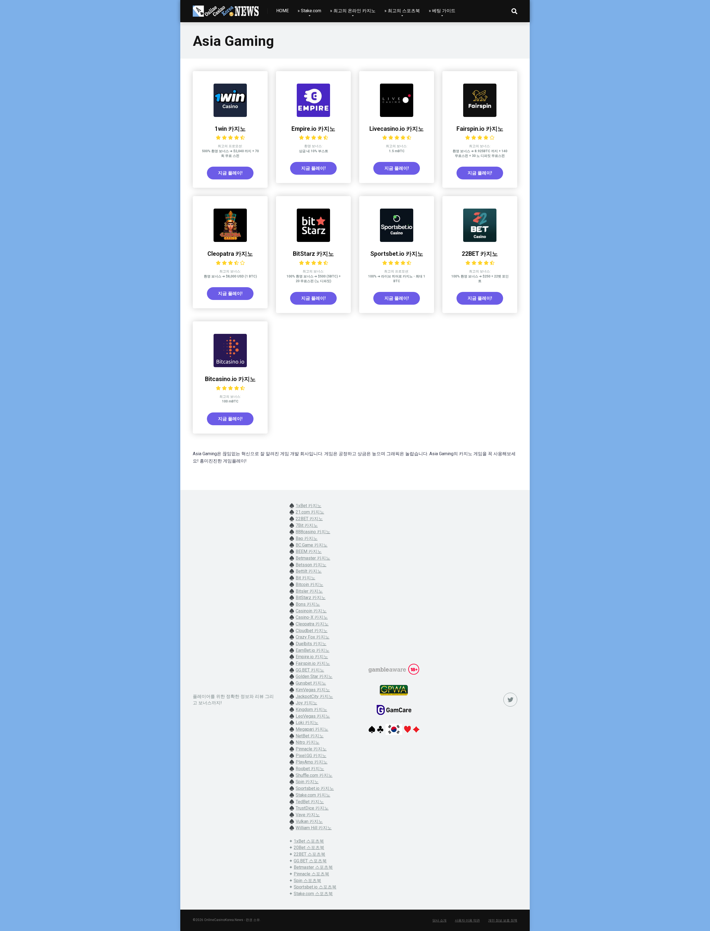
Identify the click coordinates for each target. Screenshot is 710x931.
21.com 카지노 (310, 512)
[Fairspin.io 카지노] (479, 115)
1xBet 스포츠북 (309, 841)
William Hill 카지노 (314, 827)
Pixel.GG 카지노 (311, 755)
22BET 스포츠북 (309, 854)
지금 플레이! (230, 173)
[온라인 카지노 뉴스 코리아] (226, 9)
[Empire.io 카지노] (313, 115)
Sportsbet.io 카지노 (396, 253)
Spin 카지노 (307, 781)
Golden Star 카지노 (314, 676)
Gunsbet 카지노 (311, 683)
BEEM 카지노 (309, 551)
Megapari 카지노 (312, 729)
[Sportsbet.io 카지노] (396, 240)
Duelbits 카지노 (311, 643)
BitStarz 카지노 (313, 253)
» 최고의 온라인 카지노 (353, 10)
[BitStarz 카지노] (313, 240)
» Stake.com (309, 10)
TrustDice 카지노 (312, 808)
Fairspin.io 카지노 (480, 128)
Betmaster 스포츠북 (313, 867)
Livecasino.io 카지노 (396, 128)
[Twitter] (510, 700)
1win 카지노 (230, 128)
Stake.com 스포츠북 (313, 893)
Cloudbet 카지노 (312, 630)
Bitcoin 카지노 (309, 584)
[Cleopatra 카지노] (230, 240)
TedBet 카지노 (310, 801)
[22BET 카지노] (479, 240)
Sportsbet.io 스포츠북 (315, 887)
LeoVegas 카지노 (313, 716)
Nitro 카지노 (308, 742)
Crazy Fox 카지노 (312, 637)
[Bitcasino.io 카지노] (230, 365)
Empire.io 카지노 (313, 128)
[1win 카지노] (230, 115)
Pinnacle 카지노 (311, 749)
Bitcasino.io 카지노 (230, 379)
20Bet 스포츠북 (309, 847)
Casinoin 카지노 (311, 611)
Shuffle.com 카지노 (314, 775)
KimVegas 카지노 (313, 689)
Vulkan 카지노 (309, 821)
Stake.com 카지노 (313, 795)
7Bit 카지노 (307, 525)
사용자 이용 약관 (467, 920)
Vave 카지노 (308, 814)
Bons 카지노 (308, 604)
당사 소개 (439, 920)
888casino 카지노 (313, 531)
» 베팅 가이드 (442, 10)
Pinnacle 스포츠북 (311, 874)
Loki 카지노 (307, 722)
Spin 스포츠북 (307, 880)
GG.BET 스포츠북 (310, 861)
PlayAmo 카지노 (312, 762)
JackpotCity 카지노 (314, 696)
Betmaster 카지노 (313, 558)
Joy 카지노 (306, 702)
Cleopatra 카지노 (230, 253)
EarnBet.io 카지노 (312, 650)
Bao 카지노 (307, 538)
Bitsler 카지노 (309, 591)
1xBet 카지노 (308, 505)
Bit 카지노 (305, 577)
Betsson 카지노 (311, 564)
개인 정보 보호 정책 (502, 920)
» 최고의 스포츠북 (402, 10)
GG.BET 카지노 (310, 670)
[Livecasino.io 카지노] (396, 115)
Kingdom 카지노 (311, 709)
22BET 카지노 (480, 253)
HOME (282, 10)
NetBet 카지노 (310, 736)
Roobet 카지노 (310, 768)
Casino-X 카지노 (312, 617)
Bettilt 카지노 (309, 571)
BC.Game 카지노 (312, 545)
